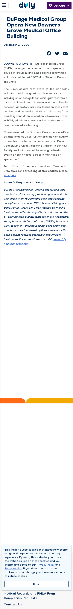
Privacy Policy (45, 564)
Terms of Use (13, 568)
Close (36, 584)
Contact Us (13, 604)
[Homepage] (26, 5)
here (13, 175)
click (7, 175)
